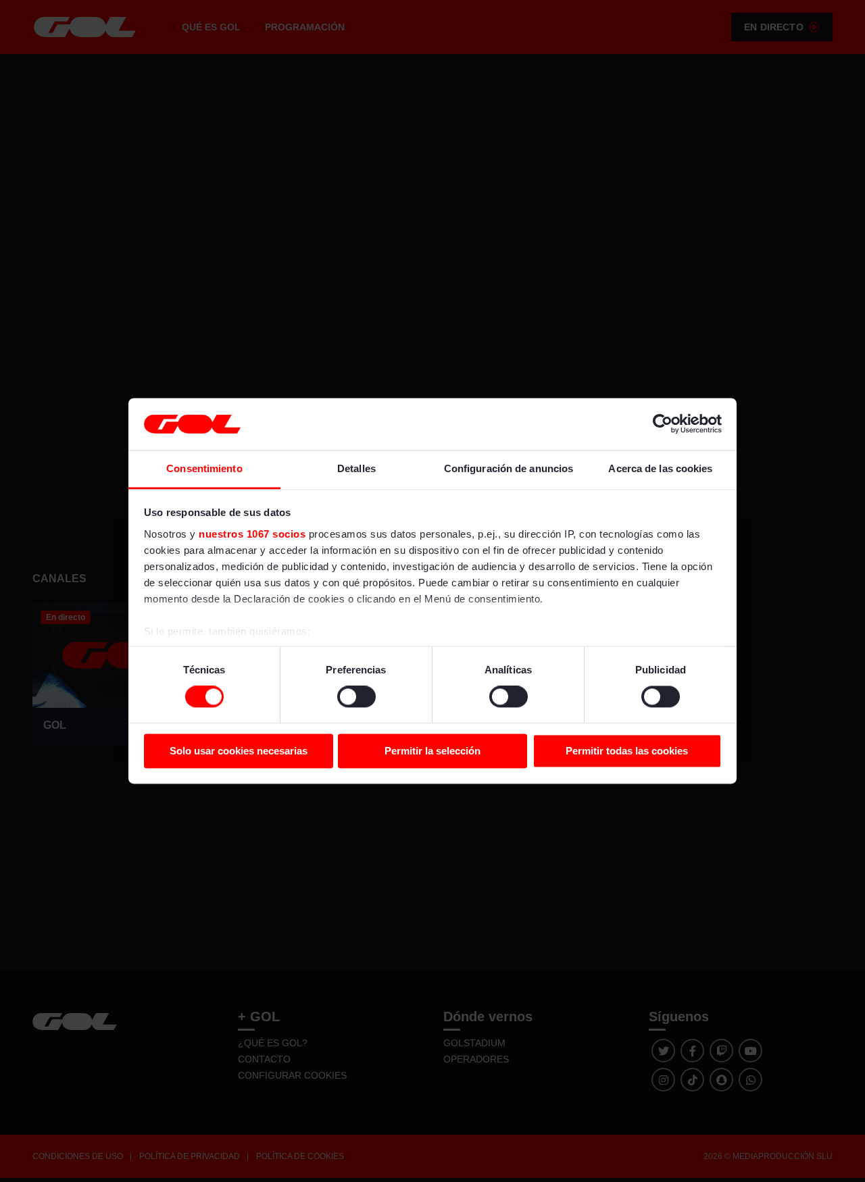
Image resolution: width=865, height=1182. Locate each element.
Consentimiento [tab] (204, 468)
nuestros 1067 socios (252, 534)
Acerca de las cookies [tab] (660, 468)
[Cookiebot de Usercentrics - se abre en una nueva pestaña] (662, 424)
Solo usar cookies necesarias (238, 750)
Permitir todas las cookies (627, 750)
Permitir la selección (432, 750)
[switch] (356, 697)
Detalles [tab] (356, 468)
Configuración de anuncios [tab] (509, 468)
